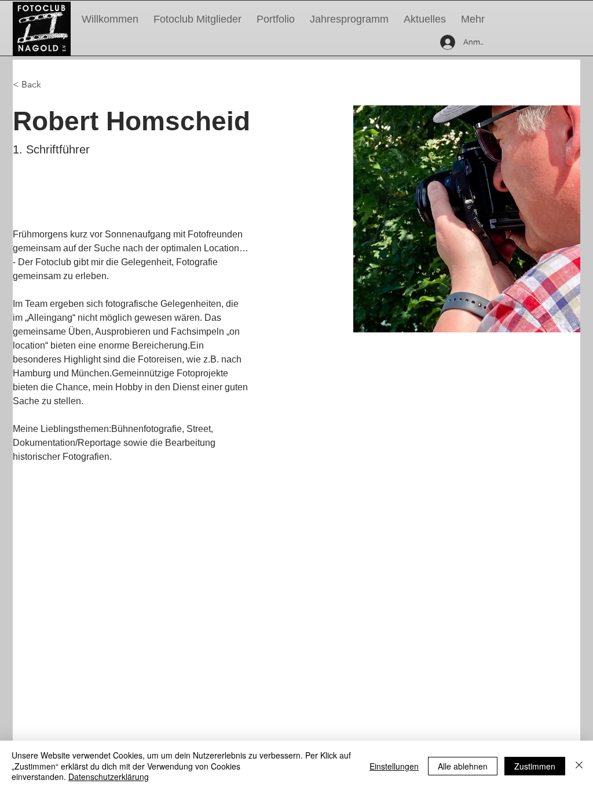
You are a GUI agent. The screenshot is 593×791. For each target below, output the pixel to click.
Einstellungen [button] (394, 766)
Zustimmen (534, 766)
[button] (349, 19)
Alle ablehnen (463, 766)
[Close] (579, 766)
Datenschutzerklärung (108, 776)
